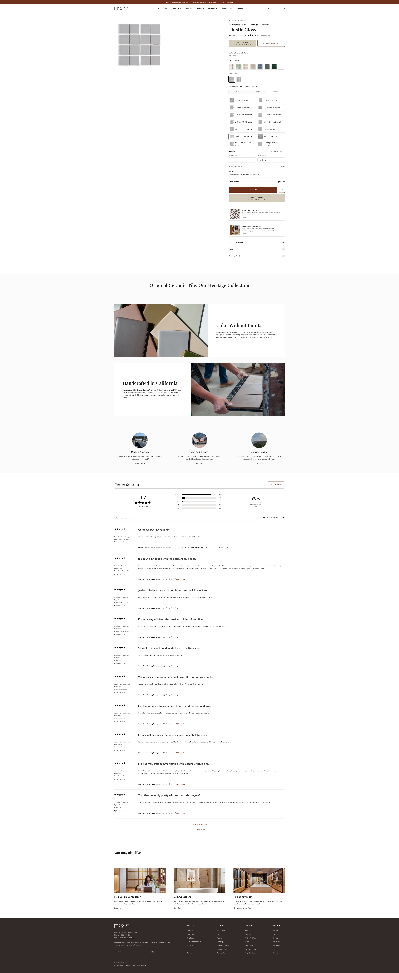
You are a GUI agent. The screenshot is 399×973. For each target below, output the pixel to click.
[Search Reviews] (117, 518)
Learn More (118, 908)
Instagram (277, 930)
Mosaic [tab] (275, 92)
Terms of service (130, 965)
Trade (187, 9)
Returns (219, 938)
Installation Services (194, 942)
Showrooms (240, 9)
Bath (165, 9)
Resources (211, 9)
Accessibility (221, 953)
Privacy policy (118, 965)
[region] (199, 2)
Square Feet (233, 155)
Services (199, 9)
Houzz (275, 938)
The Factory (191, 938)
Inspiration (225, 9)
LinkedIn (276, 953)
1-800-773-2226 (125, 935)
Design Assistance (251, 938)
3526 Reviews (264, 35)
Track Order (221, 930)
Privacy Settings (222, 949)
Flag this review (223, 547)
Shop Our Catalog (251, 953)
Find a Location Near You (242, 908)
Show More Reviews (199, 824)
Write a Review (275, 484)
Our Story (190, 930)
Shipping (220, 942)
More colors (281, 66)
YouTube (276, 949)
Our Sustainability (259, 463)
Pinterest (276, 942)
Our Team (190, 934)
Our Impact (199, 463)
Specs (247, 942)
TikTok (275, 934)
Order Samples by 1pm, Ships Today (204, 2)
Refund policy (141, 965)
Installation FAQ (250, 949)
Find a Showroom (227, 2)
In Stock (176, 9)
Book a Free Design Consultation (177, 2)
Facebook (276, 945)
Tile (156, 9)
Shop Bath (177, 908)
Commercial (249, 934)
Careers (190, 953)
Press (189, 949)
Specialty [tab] (257, 92)
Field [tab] (237, 92)
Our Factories (140, 463)
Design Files (249, 945)
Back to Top (201, 830)
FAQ (218, 934)
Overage (261, 155)
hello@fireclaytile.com (127, 937)
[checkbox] (282, 190)
